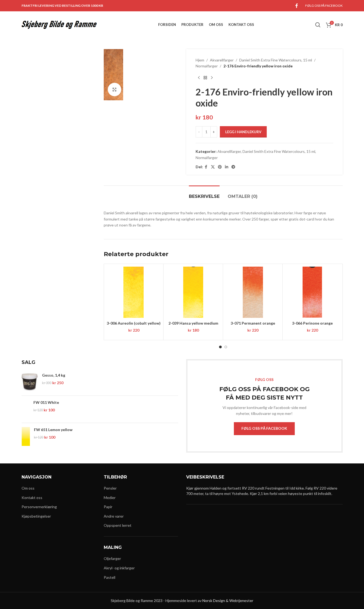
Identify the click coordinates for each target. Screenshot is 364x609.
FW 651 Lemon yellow (53, 429)
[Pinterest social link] (219, 167)
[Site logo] (59, 24)
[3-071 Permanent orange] (253, 292)
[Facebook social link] (296, 6)
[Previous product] (199, 78)
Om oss (28, 488)
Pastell (109, 577)
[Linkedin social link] (226, 167)
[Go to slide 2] (225, 347)
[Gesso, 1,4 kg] (30, 382)
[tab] (204, 193)
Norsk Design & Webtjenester (227, 600)
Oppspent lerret (117, 525)
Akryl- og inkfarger (119, 568)
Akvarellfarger (222, 60)
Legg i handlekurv (243, 132)
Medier (110, 497)
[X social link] (212, 167)
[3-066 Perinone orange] (312, 292)
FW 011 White (46, 402)
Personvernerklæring (39, 506)
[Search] (318, 24)
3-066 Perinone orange (312, 323)
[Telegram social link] (233, 167)
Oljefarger (112, 558)
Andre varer (114, 516)
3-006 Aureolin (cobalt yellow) (134, 323)
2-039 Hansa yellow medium (193, 323)
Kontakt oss (32, 497)
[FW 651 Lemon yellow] (26, 436)
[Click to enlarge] (114, 89)
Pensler (110, 488)
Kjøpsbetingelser (36, 516)
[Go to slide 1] (220, 347)
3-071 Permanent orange (253, 323)
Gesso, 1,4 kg (53, 375)
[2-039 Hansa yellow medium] (193, 292)
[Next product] (212, 78)
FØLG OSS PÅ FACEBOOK (264, 428)
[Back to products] (205, 78)
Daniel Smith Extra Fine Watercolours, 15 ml (275, 60)
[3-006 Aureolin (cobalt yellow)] (134, 292)
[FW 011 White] (26, 409)
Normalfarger (207, 66)
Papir (108, 506)
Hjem (200, 60)
